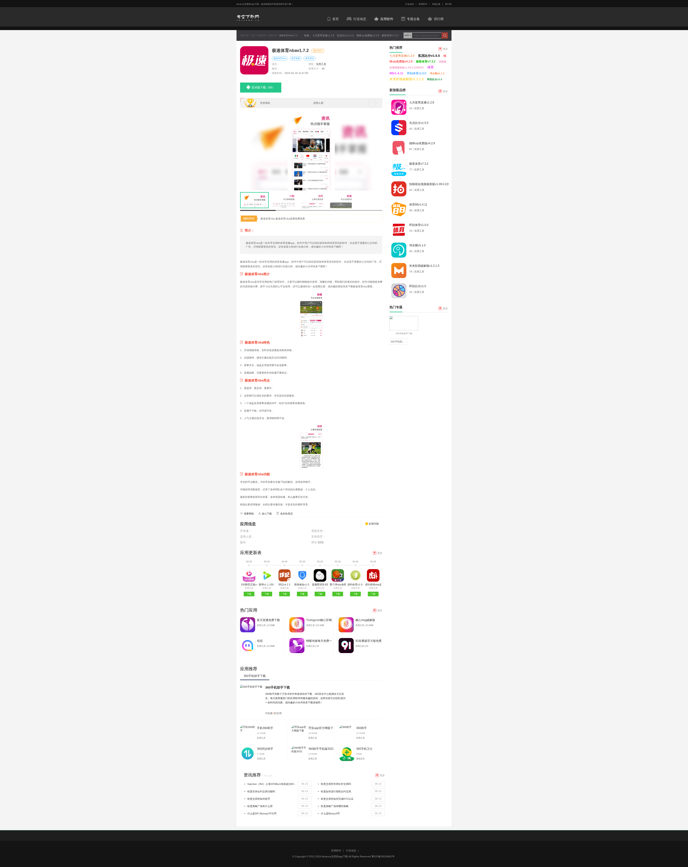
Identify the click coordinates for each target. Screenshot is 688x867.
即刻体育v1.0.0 (416, 73)
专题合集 (436, 4)
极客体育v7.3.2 (390, 35)
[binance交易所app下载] (247, 14)
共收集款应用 (273, 713)
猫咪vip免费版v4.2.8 (367, 35)
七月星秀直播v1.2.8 (323, 35)
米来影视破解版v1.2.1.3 (407, 79)
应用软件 (423, 4)
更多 (378, 553)
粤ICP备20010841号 (383, 856)
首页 (335, 19)
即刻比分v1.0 (434, 79)
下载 (249, 594)
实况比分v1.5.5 (345, 35)
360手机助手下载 (277, 687)
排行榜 (448, 4)
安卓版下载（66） (263, 87)
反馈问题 (374, 523)
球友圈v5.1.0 (437, 73)
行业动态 (409, 4)
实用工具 (272, 35)
